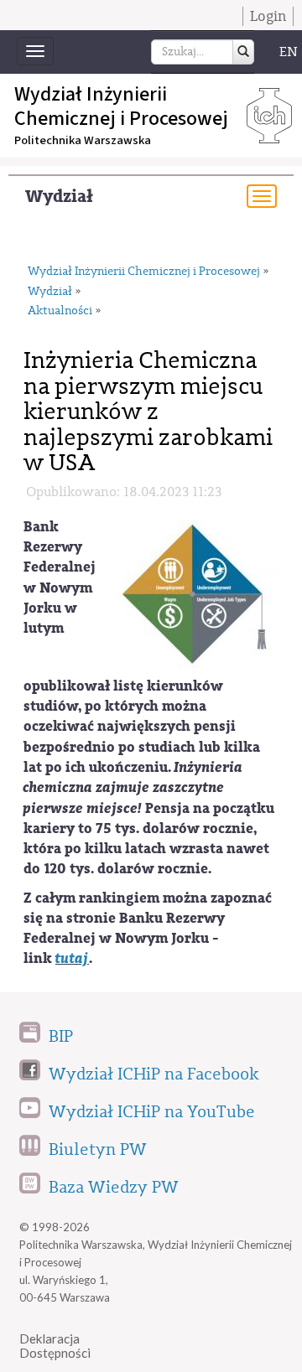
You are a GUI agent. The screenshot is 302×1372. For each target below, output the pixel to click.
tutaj (72, 958)
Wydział (59, 196)
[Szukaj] (243, 52)
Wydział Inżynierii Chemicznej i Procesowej (144, 271)
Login (268, 16)
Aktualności (60, 310)
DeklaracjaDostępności (55, 1345)
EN (288, 52)
